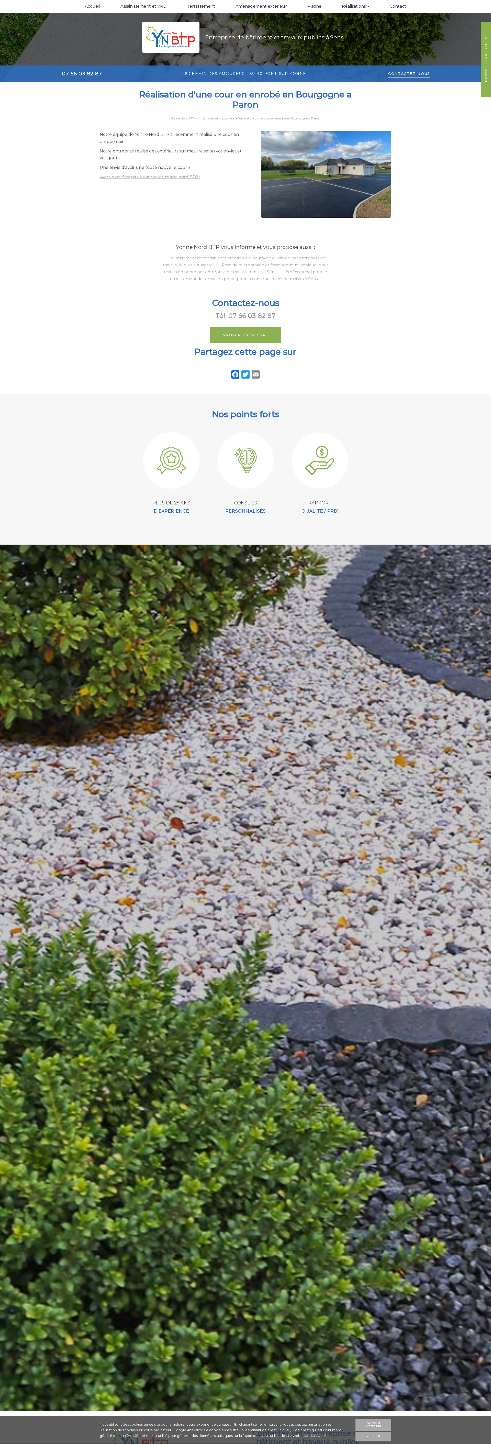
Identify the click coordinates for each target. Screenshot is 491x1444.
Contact (398, 6)
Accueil (92, 6)
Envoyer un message (245, 335)
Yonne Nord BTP (183, 118)
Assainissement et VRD (143, 6)
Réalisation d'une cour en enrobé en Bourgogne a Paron (279, 118)
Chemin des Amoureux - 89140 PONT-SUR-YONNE (247, 73)
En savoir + (315, 1435)
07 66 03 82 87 (82, 73)
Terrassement (201, 6)
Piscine (314, 6)
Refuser (373, 1436)
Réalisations (354, 6)
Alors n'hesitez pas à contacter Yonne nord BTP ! (150, 176)
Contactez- (409, 73)
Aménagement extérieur (261, 6)
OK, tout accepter (373, 1424)
